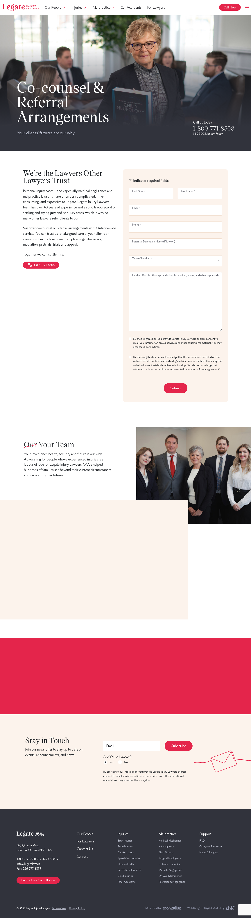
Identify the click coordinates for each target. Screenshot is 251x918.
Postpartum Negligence (172, 881)
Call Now (230, 7)
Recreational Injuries (129, 870)
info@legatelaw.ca (28, 864)
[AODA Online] (172, 908)
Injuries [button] (76, 7)
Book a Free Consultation (38, 880)
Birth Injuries (125, 840)
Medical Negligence (170, 840)
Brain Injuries (125, 846)
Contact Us (85, 848)
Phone (136, 224)
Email (136, 208)
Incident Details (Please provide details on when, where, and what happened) (175, 275)
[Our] (193, 475)
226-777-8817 (49, 859)
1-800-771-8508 (213, 128)
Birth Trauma (166, 852)
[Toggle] (247, 7)
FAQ (202, 840)
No (126, 762)
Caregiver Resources (210, 846)
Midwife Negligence (170, 870)
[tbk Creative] (230, 907)
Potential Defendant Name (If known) (153, 241)
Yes (111, 762)
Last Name (188, 191)
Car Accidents (131, 7)
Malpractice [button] (101, 7)
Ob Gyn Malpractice (170, 876)
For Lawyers (156, 7)
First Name (139, 191)
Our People (85, 834)
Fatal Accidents (126, 881)
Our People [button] (53, 7)
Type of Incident (142, 258)
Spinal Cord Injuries (129, 858)
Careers (82, 856)
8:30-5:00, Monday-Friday (208, 133)
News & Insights (208, 852)
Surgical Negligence (170, 858)
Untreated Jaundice (169, 864)
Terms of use (59, 908)
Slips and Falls (126, 864)
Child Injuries (125, 876)
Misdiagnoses (166, 846)
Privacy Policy (77, 908)
